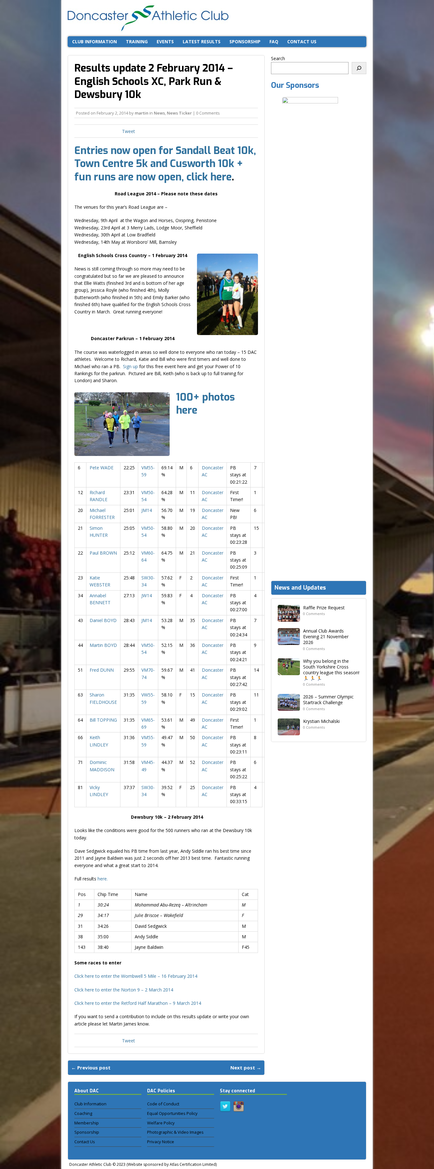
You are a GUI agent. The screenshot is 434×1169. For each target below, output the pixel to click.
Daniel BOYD (103, 620)
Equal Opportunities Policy (172, 1113)
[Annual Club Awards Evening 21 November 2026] (289, 641)
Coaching (83, 1113)
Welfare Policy (161, 1123)
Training (137, 41)
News (159, 113)
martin (141, 113)
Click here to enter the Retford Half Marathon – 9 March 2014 (137, 1003)
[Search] (359, 68)
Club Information (94, 41)
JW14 (146, 595)
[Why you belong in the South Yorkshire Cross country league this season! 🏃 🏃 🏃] (289, 671)
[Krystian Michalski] (289, 731)
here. (103, 879)
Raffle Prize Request (324, 608)
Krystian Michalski (321, 721)
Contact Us (84, 1141)
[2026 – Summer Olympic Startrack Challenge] (289, 707)
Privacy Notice (160, 1141)
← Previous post (91, 1067)
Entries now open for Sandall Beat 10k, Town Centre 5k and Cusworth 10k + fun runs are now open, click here (165, 164)
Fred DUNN (102, 670)
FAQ (273, 41)
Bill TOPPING (103, 720)
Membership (86, 1123)
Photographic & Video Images (175, 1132)
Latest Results (201, 41)
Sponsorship (245, 41)
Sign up (130, 366)
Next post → (245, 1067)
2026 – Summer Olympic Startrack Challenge (328, 699)
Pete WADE (101, 468)
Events (165, 41)
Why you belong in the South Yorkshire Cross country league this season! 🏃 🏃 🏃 (331, 670)
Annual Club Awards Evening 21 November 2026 (326, 636)
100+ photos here (205, 403)
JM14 (146, 510)
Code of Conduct (163, 1104)
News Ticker (179, 113)
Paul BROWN (103, 553)
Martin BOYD (103, 645)
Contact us (301, 41)
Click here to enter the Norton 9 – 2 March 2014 (123, 990)
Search (278, 58)
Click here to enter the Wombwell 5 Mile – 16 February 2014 (135, 976)
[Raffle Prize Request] (289, 618)
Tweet (128, 131)
